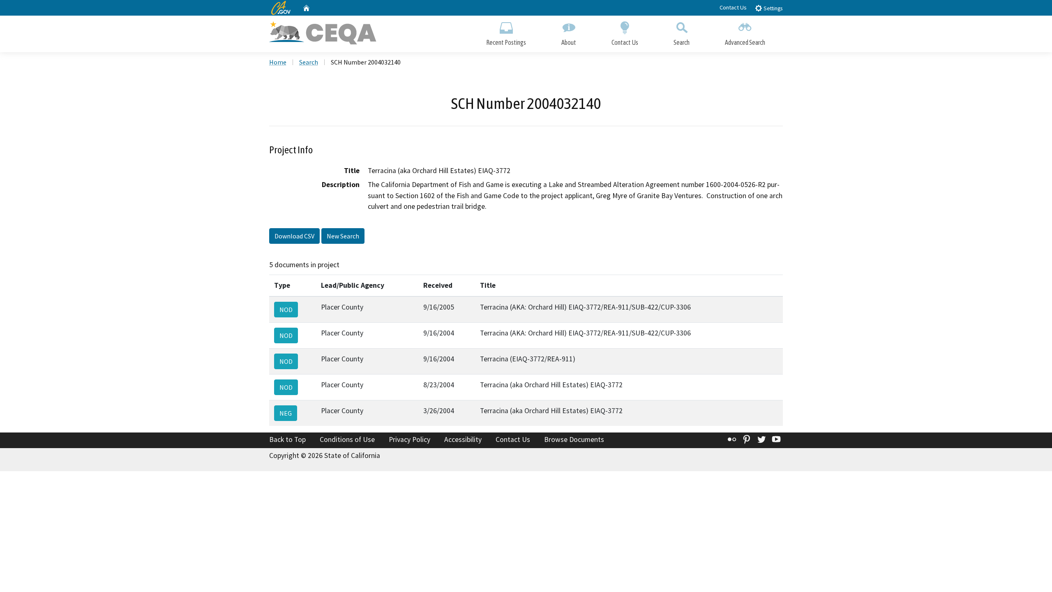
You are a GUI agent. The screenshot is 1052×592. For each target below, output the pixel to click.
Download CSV (294, 236)
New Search (343, 236)
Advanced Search (745, 42)
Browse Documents (574, 439)
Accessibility (463, 439)
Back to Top (287, 439)
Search (682, 42)
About (568, 42)
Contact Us (733, 7)
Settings (772, 8)
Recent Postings (506, 42)
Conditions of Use (347, 439)
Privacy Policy (409, 439)
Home (277, 62)
